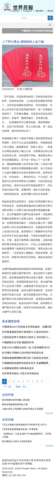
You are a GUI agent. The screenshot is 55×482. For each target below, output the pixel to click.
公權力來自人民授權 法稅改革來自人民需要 (22, 409)
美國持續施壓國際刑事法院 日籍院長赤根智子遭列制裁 (27, 358)
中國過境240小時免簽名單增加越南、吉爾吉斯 (27, 326)
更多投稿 (49, 413)
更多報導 (49, 446)
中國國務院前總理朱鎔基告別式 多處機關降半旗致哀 (27, 363)
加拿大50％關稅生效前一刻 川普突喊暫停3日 (26, 347)
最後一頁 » (21, 386)
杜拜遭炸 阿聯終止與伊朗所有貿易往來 (23, 352)
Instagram (27, 11)
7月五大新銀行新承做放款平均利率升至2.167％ (24, 425)
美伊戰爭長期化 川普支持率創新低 (20, 373)
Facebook (15, 11)
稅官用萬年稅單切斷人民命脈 (16, 400)
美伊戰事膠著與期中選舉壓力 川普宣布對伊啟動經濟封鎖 (27, 332)
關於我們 (39, 11)
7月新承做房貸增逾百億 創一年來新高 (20, 429)
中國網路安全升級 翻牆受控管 (18, 342)
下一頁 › (8, 386)
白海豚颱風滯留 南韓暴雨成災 (18, 368)
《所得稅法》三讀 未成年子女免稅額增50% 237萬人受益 (26, 435)
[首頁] (18, 6)
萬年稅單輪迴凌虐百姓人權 (15, 404)
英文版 (50, 11)
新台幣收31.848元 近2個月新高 (17, 441)
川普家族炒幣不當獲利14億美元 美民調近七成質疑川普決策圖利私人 (27, 337)
